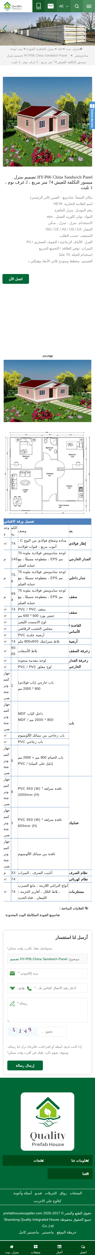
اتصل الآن (16, 279)
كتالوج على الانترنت (47, 1201)
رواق (63, 1193)
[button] (53, 40)
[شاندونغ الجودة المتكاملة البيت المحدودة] (13, 6)
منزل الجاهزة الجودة (40, 49)
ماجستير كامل (29, 1232)
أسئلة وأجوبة (22, 1193)
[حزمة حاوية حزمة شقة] (47, 29)
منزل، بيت (72, 49)
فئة (60, 49)
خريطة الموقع (66, 1232)
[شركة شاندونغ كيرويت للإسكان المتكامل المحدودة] (47, 1121)
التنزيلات (51, 1193)
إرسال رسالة (25, 1065)
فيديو (38, 1193)
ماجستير (48, 1232)
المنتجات (76, 1193)
